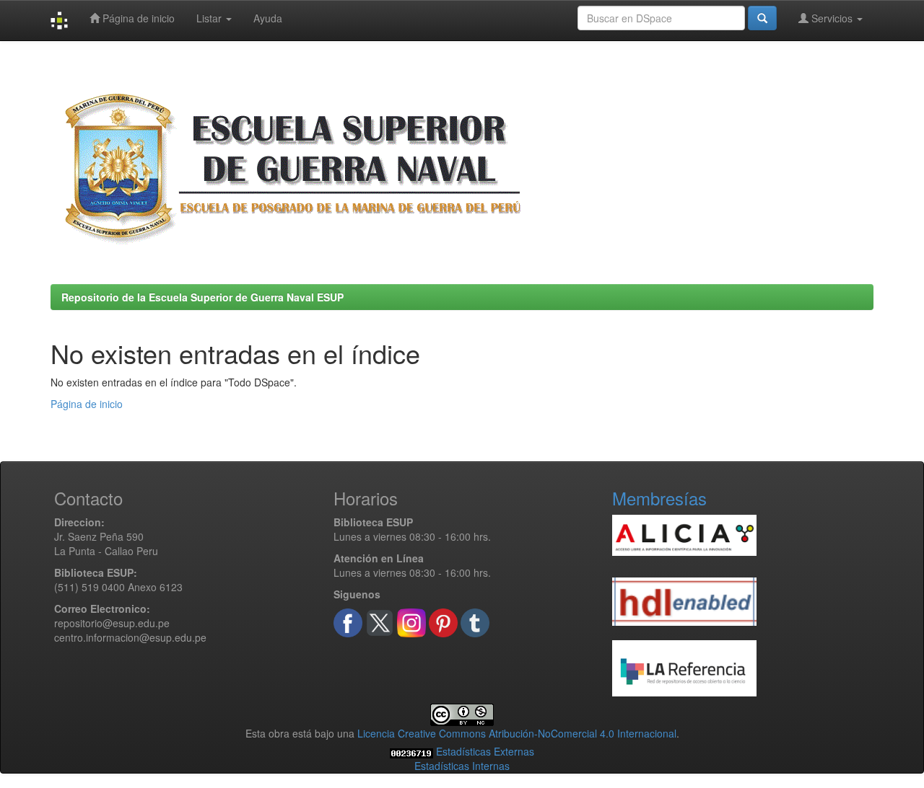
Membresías (659, 497)
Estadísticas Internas (462, 765)
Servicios (831, 18)
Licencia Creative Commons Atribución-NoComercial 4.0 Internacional (516, 733)
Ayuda (267, 18)
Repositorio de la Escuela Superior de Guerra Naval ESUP (202, 297)
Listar (210, 18)
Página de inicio (137, 18)
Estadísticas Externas (485, 751)
